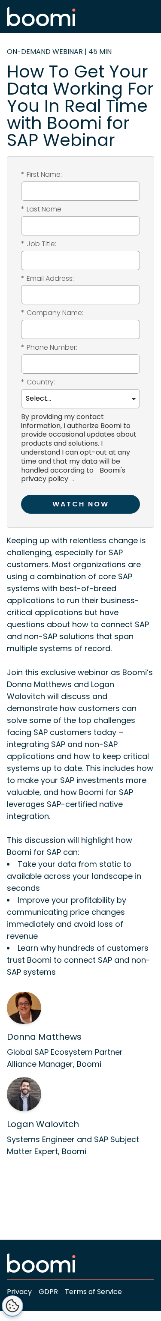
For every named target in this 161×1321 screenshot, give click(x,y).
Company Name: (52, 313)
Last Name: (42, 209)
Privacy (19, 1292)
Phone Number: (49, 347)
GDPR (48, 1292)
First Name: (41, 174)
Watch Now (80, 504)
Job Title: (38, 244)
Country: (38, 382)
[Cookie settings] (12, 1306)
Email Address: (47, 278)
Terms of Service (93, 1292)
